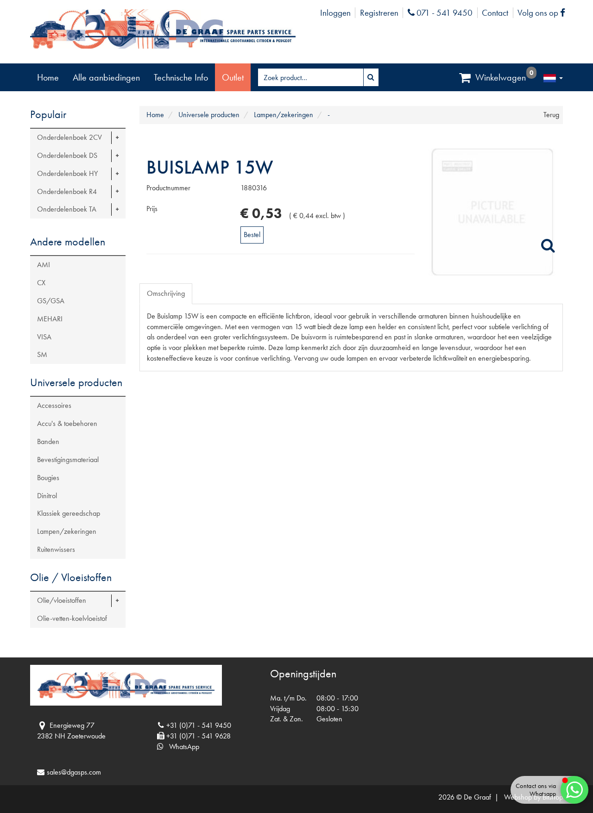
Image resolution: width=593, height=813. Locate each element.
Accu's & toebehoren (67, 423)
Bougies (48, 477)
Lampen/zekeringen (66, 531)
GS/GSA (50, 301)
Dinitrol (47, 495)
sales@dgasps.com (74, 772)
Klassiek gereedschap (68, 513)
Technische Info (181, 77)
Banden (48, 441)
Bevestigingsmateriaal (68, 459)
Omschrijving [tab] (166, 293)
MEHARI (50, 319)
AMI (43, 264)
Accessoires (54, 405)
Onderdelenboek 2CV (69, 137)
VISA (44, 337)
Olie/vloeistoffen (61, 600)
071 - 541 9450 (443, 12)
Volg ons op (543, 12)
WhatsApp (181, 746)
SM (42, 354)
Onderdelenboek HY (67, 173)
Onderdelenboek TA (66, 209)
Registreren (379, 12)
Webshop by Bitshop (533, 797)
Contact (495, 12)
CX (41, 283)
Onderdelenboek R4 (67, 191)
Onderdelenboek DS (67, 155)
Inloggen (335, 12)
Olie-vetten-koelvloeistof (72, 618)
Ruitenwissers (56, 549)
